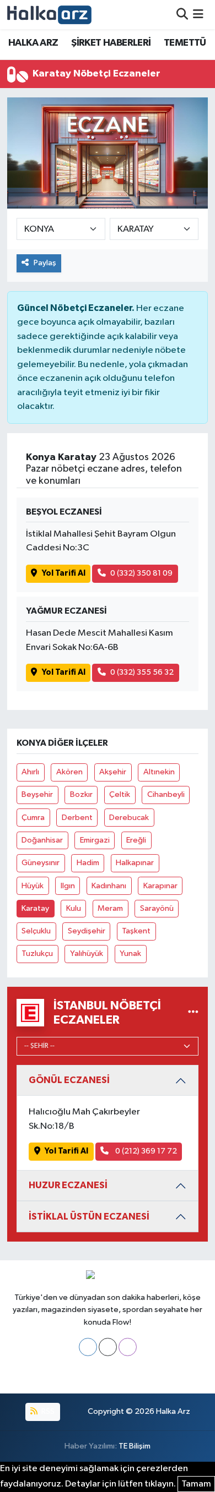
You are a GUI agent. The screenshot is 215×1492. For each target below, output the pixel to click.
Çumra (33, 817)
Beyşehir (37, 794)
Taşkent (136, 931)
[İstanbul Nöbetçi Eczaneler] (193, 1012)
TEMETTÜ (185, 43)
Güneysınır (41, 863)
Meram (110, 908)
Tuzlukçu (37, 953)
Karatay (35, 908)
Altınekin (159, 772)
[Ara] (182, 14)
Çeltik (119, 794)
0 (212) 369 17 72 (145, 1151)
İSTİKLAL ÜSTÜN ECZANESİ (89, 1216)
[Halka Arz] (49, 14)
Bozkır (81, 794)
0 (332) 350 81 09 (141, 573)
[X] (108, 1347)
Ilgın (68, 886)
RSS (47, 1411)
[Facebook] (88, 1347)
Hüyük (33, 886)
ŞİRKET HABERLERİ (110, 43)
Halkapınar (135, 863)
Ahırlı (30, 772)
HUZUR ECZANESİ (68, 1185)
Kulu (73, 908)
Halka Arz (173, 1411)
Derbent (77, 817)
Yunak (130, 953)
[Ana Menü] (198, 14)
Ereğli (136, 840)
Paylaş (45, 263)
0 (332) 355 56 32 (142, 672)
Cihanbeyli (166, 794)
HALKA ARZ (33, 43)
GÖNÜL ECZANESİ (69, 1080)
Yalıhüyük (86, 953)
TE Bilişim (134, 1446)
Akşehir (112, 772)
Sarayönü (157, 908)
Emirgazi (95, 840)
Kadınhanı (109, 886)
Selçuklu (36, 931)
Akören (69, 772)
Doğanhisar (42, 840)
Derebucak (129, 817)
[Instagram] (128, 1347)
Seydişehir (86, 931)
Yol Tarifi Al (63, 573)
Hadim (88, 863)
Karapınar (160, 886)
